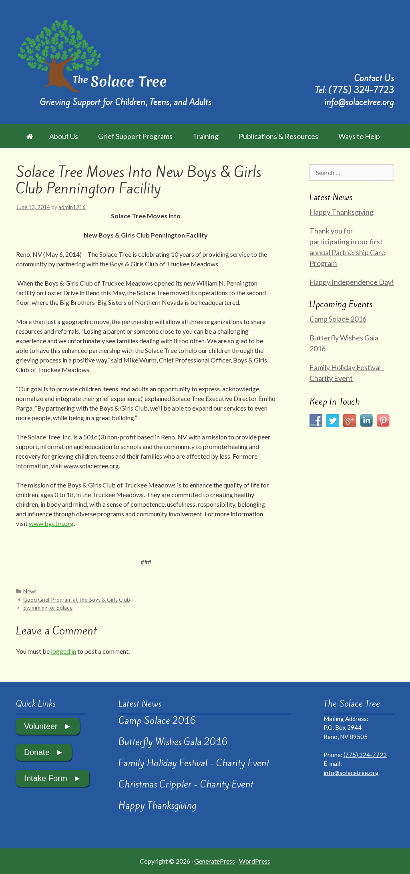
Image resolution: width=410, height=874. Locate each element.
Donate (37, 752)
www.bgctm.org (51, 523)
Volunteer (41, 726)
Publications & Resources (278, 136)
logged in (63, 651)
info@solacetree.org (359, 102)
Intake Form (45, 778)
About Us (63, 136)
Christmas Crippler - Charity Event (186, 784)
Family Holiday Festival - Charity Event (194, 763)
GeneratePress (214, 861)
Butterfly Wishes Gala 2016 (173, 741)
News (29, 591)
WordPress (254, 861)
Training (206, 136)
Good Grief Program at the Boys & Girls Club (76, 599)
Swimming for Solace (47, 607)
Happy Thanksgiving (342, 211)
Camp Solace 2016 (338, 318)
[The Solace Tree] (92, 55)
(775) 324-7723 (361, 90)
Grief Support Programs (135, 136)
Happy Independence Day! (352, 282)
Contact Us (374, 78)
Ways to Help (359, 136)
